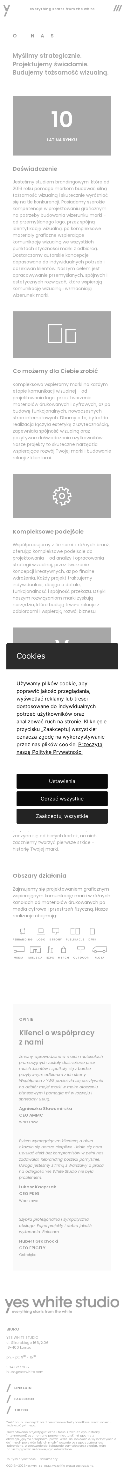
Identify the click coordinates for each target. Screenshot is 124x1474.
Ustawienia (62, 781)
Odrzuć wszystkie (62, 798)
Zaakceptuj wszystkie (62, 816)
